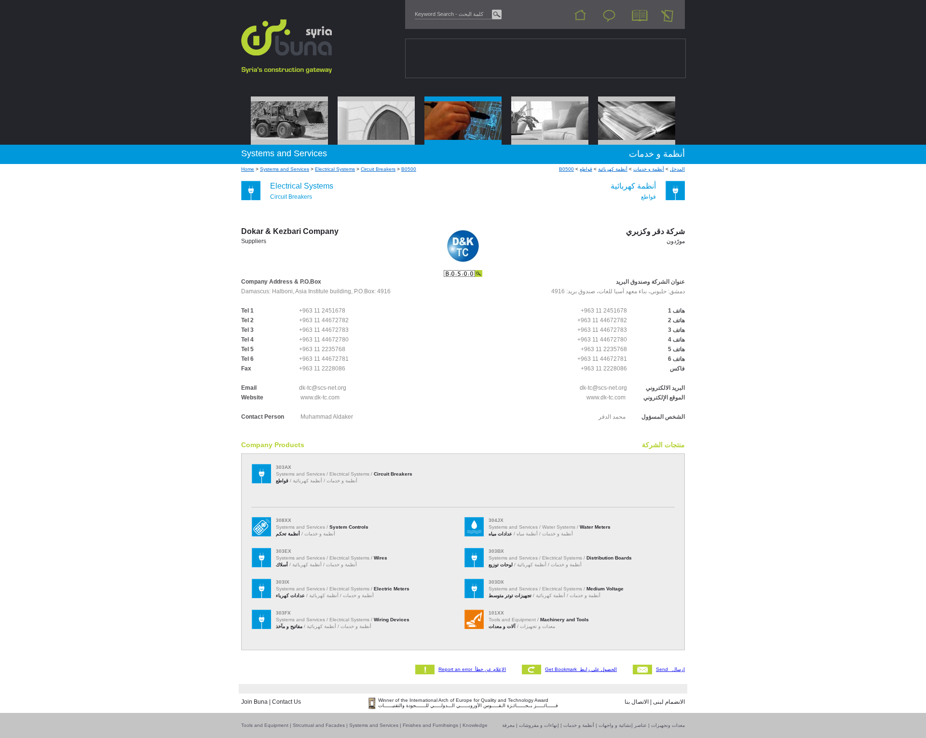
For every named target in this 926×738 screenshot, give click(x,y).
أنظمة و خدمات (578, 725)
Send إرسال (670, 669)
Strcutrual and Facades (319, 725)
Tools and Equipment (264, 725)
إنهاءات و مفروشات (539, 725)
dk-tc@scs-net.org (322, 387)
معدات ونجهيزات (668, 725)
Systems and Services (373, 725)
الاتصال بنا (637, 701)
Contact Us (286, 701)
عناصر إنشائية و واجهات (623, 725)
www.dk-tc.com (320, 397)
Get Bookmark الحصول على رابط (581, 669)
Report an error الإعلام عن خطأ (472, 669)
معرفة (508, 725)
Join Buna (254, 701)
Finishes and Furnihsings (430, 725)
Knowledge (475, 725)
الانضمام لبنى (669, 701)
